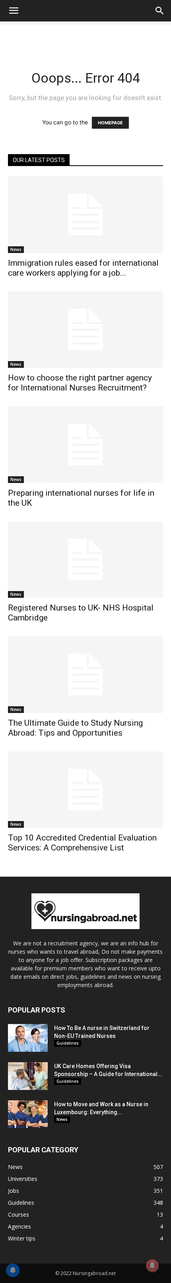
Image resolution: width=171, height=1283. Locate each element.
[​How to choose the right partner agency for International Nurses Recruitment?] (85, 330)
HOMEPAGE (110, 123)
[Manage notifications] (152, 1265)
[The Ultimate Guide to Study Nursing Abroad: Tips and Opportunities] (85, 674)
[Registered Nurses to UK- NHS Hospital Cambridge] (85, 560)
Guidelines (67, 1043)
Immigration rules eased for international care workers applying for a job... (83, 268)
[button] (13, 10)
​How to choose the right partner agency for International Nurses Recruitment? (80, 382)
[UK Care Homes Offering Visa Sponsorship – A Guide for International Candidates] (28, 1076)
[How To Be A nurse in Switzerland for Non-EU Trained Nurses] (28, 1038)
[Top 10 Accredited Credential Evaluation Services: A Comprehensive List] (85, 790)
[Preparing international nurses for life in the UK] (85, 444)
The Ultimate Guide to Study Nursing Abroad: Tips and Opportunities (75, 728)
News (15, 249)
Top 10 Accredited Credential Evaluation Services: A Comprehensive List (82, 842)
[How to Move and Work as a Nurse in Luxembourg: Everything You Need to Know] (28, 1114)
